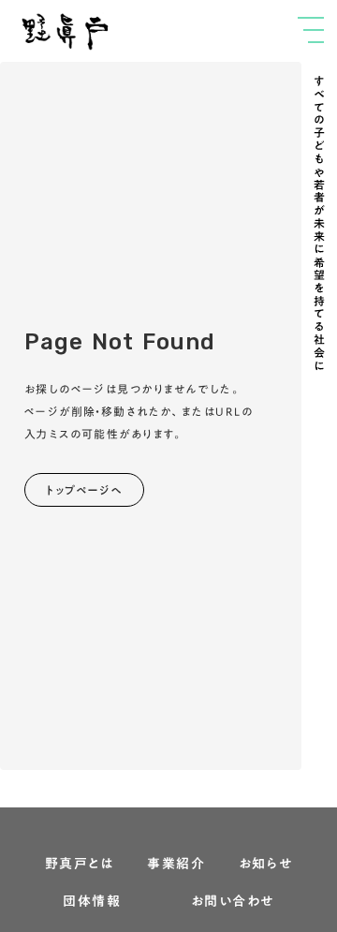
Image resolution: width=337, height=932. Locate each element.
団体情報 (92, 902)
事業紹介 (176, 864)
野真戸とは (79, 864)
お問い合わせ (232, 902)
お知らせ (266, 864)
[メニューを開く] (311, 30)
